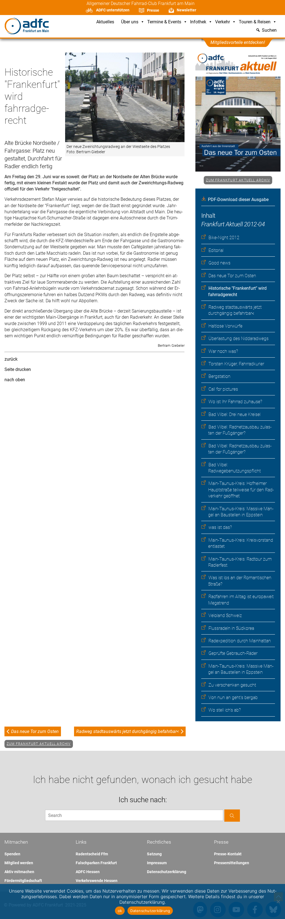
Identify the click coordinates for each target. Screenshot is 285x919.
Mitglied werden (18, 863)
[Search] (232, 815)
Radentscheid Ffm (92, 854)
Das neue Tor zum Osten (232, 275)
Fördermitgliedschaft (23, 880)
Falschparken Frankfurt (96, 863)
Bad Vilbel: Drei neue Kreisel (234, 414)
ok (120, 910)
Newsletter (186, 10)
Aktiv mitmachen (19, 872)
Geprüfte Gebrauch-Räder (232, 653)
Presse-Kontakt (228, 854)
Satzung (154, 854)
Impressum (157, 863)
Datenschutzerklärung (166, 872)
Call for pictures (223, 389)
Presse (153, 10)
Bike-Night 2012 (223, 237)
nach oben (14, 379)
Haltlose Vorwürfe (225, 326)
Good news (219, 263)
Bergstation (219, 376)
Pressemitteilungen (231, 863)
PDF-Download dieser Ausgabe (238, 199)
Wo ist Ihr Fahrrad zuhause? (235, 401)
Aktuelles (105, 22)
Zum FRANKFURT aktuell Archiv (238, 180)
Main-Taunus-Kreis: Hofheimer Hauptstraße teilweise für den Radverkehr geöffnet (241, 490)
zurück (11, 359)
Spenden (12, 854)
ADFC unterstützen (112, 10)
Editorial (215, 250)
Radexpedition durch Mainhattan (239, 640)
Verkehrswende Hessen (96, 880)
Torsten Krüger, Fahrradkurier (236, 363)
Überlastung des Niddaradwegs (238, 338)
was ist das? (220, 527)
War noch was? (223, 351)
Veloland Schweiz (225, 615)
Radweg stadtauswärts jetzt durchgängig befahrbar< (127, 731)
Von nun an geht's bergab (233, 697)
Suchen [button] (269, 30)
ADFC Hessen (88, 872)
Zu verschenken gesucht (232, 685)
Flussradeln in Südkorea (231, 628)
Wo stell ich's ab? (224, 710)
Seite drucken (17, 369)
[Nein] (278, 901)
